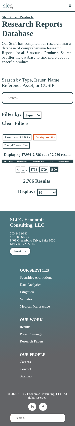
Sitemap (26, 376)
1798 (34, 169)
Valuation (27, 299)
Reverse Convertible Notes (17, 137)
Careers (25, 362)
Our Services (34, 270)
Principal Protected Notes (16, 145)
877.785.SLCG (19, 236)
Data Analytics (30, 285)
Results (25, 327)
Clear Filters (15, 123)
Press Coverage (31, 334)
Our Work (31, 319)
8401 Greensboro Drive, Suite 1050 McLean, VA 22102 (32, 242)
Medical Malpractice (35, 306)
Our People (32, 354)
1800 (53, 169)
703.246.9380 (19, 233)
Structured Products (17, 17)
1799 (43, 169)
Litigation (27, 292)
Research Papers (32, 341)
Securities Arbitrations (36, 277)
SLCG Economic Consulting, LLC (27, 222)
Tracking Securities (45, 137)
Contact (25, 369)
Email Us (20, 251)
